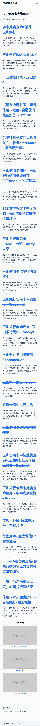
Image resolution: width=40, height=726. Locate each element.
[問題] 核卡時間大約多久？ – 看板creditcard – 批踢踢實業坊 (19, 143)
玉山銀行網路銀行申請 (20, 693)
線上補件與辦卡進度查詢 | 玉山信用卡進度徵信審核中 (19, 213)
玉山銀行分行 (20, 670)
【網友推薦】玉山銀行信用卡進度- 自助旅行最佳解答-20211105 (19, 110)
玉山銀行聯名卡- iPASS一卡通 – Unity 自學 (18, 244)
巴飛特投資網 (9, 3)
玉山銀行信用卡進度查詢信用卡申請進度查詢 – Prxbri (19, 493)
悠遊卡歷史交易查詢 (17, 405)
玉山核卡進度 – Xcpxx (19, 382)
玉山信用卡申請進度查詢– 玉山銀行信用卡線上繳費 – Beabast (19, 460)
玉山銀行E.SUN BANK (19, 55)
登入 (13, 712)
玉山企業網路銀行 (20, 646)
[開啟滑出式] (37, 3)
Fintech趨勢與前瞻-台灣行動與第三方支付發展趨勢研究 (19, 566)
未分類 (24, 19)
